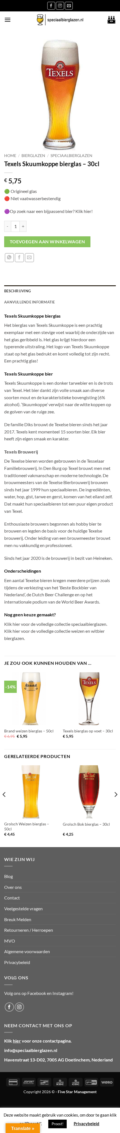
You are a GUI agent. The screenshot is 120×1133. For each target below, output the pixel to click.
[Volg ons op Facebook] (51, 6)
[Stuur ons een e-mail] (69, 6)
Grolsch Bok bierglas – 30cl (86, 824)
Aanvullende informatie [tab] (29, 302)
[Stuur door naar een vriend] (29, 257)
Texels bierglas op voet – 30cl (88, 731)
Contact (12, 897)
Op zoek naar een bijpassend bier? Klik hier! (51, 211)
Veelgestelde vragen (23, 908)
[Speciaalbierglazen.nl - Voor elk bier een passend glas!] (60, 20)
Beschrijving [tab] (17, 291)
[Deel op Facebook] (19, 257)
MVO (9, 940)
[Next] (115, 806)
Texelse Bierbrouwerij (69, 482)
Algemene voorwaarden (27, 951)
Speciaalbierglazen (71, 155)
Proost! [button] (57, 1124)
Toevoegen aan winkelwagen (47, 241)
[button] (7, 19)
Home (10, 155)
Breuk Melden (17, 919)
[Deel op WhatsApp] (9, 257)
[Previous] (4, 806)
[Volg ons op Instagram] (60, 6)
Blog (8, 876)
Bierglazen (33, 155)
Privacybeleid (17, 962)
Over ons (13, 887)
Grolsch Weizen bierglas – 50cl (26, 826)
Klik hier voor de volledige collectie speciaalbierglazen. (55, 624)
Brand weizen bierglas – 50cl (29, 731)
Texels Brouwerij (21, 451)
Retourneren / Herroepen (28, 930)
